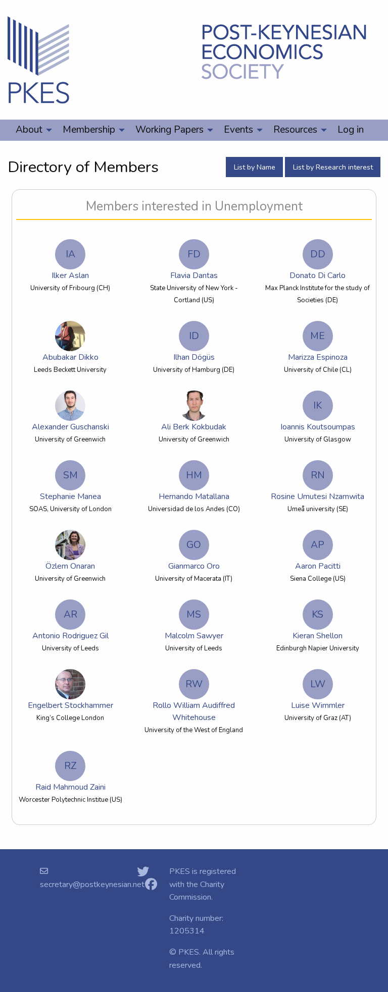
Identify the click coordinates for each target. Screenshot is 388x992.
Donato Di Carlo (317, 264)
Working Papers (169, 129)
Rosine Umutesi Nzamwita (317, 485)
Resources (295, 129)
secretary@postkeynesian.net (92, 884)
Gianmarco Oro (194, 555)
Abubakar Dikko (70, 357)
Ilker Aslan (70, 264)
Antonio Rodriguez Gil (70, 624)
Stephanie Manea (70, 485)
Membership (89, 129)
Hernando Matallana (194, 485)
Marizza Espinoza (318, 346)
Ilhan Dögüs (194, 346)
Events (238, 129)
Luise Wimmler (318, 694)
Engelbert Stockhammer (70, 705)
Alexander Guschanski (70, 426)
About (29, 129)
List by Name (254, 167)
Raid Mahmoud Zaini (70, 776)
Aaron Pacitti (318, 555)
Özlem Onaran (70, 566)
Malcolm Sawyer (194, 624)
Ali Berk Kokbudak (193, 426)
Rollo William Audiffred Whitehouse (194, 700)
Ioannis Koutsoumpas (317, 415)
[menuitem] (31, 130)
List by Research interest (333, 167)
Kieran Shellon (318, 624)
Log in (350, 129)
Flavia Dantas (194, 264)
